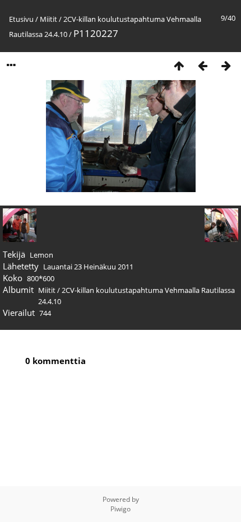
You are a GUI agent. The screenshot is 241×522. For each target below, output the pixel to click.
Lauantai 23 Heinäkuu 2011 (88, 267)
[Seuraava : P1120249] (226, 65)
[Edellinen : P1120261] (202, 65)
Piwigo (120, 509)
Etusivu (21, 19)
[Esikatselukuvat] (179, 65)
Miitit (48, 19)
